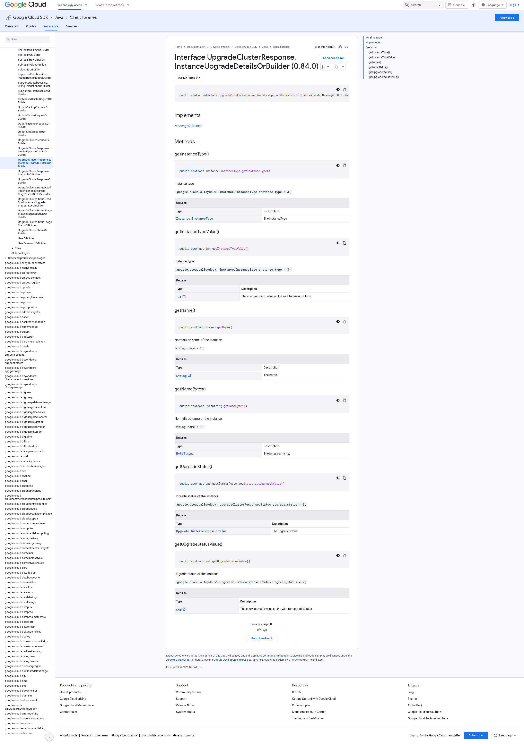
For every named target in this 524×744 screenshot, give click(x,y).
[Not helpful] (346, 47)
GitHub (296, 692)
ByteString (185, 453)
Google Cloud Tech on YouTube (428, 718)
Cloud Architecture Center (309, 711)
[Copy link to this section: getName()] (199, 310)
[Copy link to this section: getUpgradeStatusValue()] (226, 544)
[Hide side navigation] (49, 737)
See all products (70, 692)
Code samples (301, 705)
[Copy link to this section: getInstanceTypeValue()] (223, 232)
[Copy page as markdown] (336, 66)
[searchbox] (27, 39)
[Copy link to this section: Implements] (205, 115)
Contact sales (69, 711)
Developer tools (220, 46)
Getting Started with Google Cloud (314, 698)
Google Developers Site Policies (232, 659)
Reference (51, 26)
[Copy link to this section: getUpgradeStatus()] (216, 467)
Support (181, 698)
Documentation (196, 46)
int (178, 297)
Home (178, 46)
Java (59, 17)
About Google (69, 735)
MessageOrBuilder (188, 126)
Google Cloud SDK (30, 17)
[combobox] (423, 5)
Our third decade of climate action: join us (168, 735)
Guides (31, 26)
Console (459, 5)
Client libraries (83, 17)
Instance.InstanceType (194, 218)
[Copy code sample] (344, 89)
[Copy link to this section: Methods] (200, 142)
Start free (507, 17)
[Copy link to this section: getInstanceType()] (213, 154)
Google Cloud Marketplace (77, 705)
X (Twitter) (415, 705)
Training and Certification (308, 718)
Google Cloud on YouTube (424, 711)
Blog (411, 692)
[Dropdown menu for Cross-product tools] (129, 5)
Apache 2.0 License (177, 659)
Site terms (101, 735)
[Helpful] (340, 47)
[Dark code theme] (338, 89)
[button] (26, 248)
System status (185, 711)
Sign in (514, 5)
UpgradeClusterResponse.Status (201, 531)
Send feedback (333, 58)
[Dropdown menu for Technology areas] (87, 5)
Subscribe (476, 735)
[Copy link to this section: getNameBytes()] (210, 389)
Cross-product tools (110, 5)
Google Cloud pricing (73, 698)
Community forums (188, 692)
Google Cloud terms (125, 735)
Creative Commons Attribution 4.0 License (277, 655)
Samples (72, 26)
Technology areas (70, 5)
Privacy (86, 735)
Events (412, 698)
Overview (12, 26)
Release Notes (185, 705)
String (181, 376)
